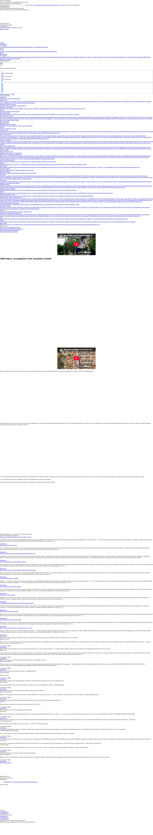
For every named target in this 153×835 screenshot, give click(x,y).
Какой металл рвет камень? (26, 216)
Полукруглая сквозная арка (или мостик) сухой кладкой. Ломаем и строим (96, 101)
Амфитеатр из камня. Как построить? (10, 98)
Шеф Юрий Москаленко (9, 47)
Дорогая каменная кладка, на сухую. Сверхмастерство (49, 216)
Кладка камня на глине (53, 133)
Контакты (45, 47)
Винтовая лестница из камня (137, 177)
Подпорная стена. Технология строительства (56, 148)
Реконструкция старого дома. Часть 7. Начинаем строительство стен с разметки (82, 200)
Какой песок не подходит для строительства (54, 193)
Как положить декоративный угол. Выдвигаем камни (14, 219)
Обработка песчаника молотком (8, 186)
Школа (2, 53)
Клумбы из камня (5, 168)
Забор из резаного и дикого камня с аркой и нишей (23, 118)
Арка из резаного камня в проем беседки (64, 101)
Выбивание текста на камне (7, 125)
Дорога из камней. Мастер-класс (49, 143)
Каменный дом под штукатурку (141, 131)
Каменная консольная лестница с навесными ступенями (39, 176)
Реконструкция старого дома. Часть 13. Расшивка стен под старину (18, 196)
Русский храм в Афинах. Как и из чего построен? (13, 221)
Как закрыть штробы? (69, 224)
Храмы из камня (15, 58)
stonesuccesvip (3, 816)
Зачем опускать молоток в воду (18, 157)
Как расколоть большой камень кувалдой (128, 167)
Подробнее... (3, 543)
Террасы (2, 210)
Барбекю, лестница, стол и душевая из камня (30, 108)
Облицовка (3, 180)
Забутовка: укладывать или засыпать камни (12, 214)
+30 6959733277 (4, 26)
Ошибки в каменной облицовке (59, 181)
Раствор (2, 191)
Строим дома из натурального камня (10, 227)
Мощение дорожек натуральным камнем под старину (73, 143)
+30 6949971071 (4, 813)
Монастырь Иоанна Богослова (29, 57)
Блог (9, 60)
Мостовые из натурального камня (123, 143)
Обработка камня (4, 184)
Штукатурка (3, 223)
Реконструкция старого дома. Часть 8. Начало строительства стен (42, 200)
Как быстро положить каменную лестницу (57, 177)
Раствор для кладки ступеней (74, 193)
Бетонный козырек (5, 113)
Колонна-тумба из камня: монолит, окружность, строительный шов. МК (19, 208)
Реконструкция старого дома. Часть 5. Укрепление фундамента (17, 201)
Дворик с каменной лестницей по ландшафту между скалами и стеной (110, 177)
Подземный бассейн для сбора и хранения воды (13, 105)
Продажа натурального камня (41, 51)
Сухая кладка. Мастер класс (11, 216)
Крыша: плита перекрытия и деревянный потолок (79, 137)
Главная (2, 43)
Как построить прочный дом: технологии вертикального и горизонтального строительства (116, 135)
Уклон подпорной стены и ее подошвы (79, 148)
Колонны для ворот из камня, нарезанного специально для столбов (18, 207)
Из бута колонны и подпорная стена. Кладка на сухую (130, 118)
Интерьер (78, 57)
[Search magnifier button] (1, 63)
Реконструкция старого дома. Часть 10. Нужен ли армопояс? (127, 198)
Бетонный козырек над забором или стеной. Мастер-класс (16, 114)
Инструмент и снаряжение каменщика (10, 154)
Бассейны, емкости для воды (8, 104)
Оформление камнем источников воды (10, 173)
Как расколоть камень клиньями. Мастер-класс (42, 167)
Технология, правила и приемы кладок (10, 213)
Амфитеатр (3, 97)
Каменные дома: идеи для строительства (11, 153)
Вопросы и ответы (32, 47)
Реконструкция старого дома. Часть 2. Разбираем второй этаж (125, 201)
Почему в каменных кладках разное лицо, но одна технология (77, 214)
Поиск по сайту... (4, 29)
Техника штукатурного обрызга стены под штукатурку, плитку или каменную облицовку (92, 181)
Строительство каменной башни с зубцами (79, 135)
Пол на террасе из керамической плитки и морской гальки (16, 211)
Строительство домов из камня (8, 51)
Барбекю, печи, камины (6, 107)
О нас (1, 47)
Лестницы (3, 174)
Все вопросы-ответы (5, 762)
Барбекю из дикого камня (50, 108)
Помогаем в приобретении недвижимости (11, 229)
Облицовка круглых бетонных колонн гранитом (37, 181)
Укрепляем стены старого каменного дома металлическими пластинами (112, 131)
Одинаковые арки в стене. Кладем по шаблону (40, 101)
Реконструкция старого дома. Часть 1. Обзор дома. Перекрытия (75, 131)
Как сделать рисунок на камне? (24, 125)
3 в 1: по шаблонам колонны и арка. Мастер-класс (112, 207)
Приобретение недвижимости (25, 51)
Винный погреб (4, 123)
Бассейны (144, 57)
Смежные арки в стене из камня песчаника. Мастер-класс (19, 103)
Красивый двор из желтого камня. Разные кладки (99, 117)
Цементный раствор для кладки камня (10, 193)
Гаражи (2, 127)
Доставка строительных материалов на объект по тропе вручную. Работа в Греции (38, 190)
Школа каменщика (32, 782)
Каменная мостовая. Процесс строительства (55, 141)
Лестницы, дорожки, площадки (89, 57)
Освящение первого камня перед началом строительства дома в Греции (131, 137)
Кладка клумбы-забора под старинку (10, 170)
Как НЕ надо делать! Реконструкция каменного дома (50, 137)
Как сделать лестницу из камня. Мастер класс (33, 177)
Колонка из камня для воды (29, 173)
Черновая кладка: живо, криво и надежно (101, 216)
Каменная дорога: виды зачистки (31, 143)
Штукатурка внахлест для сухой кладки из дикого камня (15, 224)
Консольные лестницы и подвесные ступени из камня (112, 176)
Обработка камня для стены (73, 187)
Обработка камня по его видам (17, 187)
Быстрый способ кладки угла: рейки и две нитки (43, 219)
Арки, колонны (137, 57)
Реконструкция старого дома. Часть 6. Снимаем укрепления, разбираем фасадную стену (128, 200)
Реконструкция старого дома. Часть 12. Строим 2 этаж (51, 198)
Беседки (2, 110)
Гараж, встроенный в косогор (8, 128)
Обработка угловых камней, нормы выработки (93, 187)
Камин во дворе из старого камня (66, 108)
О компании (3, 44)
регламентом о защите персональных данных (47, 5)
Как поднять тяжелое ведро (69, 190)
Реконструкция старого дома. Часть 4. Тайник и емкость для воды (52, 201)
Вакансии (39, 47)
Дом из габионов (31, 137)
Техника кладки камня (134, 216)
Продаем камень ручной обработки (9, 230)
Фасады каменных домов (69, 57)
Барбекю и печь (80, 108)
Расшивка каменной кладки (54, 57)
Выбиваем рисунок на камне (8, 124)
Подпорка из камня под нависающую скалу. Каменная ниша (27, 148)
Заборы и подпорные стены (7, 145)
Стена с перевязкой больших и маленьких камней (101, 118)
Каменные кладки (42, 57)
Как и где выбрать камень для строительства (26, 161)
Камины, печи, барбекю (126, 57)
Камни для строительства (7, 160)
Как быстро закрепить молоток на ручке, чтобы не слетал (32, 156)
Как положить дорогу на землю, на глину (31, 141)
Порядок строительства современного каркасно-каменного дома (49, 135)
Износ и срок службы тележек (8, 156)
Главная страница (5, 94)
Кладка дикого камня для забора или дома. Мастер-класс (101, 147)
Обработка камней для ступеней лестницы (53, 187)
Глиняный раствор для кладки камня (10, 131)
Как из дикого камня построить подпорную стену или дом (16, 117)
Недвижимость (4, 60)
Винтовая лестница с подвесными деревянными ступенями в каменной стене (76, 176)
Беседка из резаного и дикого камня (10, 111)
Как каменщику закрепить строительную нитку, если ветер (64, 156)
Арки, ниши (3, 100)
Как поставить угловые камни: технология (68, 219)
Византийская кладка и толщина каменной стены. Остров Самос (50, 117)
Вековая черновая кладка (81, 118)
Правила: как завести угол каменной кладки (92, 219)
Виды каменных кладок (6, 115)
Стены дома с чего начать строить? (102, 137)
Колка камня (3, 166)
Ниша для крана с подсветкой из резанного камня (13, 101)
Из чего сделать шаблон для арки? (126, 101)
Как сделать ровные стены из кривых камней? (76, 216)
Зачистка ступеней (132, 176)
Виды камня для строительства (47, 161)
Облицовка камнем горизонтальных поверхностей (131, 181)
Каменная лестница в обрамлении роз (80, 177)
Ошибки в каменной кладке (120, 216)
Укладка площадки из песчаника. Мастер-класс (101, 143)
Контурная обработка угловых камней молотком (88, 186)
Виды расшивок (59, 196)
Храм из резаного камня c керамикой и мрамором (40, 221)
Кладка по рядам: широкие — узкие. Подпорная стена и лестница (56, 118)
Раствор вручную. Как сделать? (104, 193)
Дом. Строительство (5, 134)
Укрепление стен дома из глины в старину (20, 133)
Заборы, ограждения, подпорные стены (109, 57)
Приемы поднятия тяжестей (7, 188)
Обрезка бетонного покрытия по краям (42, 114)
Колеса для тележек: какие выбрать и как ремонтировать (71, 157)
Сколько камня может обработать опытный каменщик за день (58, 186)
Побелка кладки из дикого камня (77, 117)
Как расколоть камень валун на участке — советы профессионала (99, 167)
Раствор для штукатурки (88, 193)
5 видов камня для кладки (7, 161)
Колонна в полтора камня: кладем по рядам (138, 207)
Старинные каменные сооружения (9, 203)
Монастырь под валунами (43, 204)
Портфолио (19, 47)
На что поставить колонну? (74, 207)
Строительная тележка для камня (97, 157)
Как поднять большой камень (8, 190)
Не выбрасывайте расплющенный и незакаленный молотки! (38, 158)
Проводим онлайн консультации (9, 231)
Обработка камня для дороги (34, 187)
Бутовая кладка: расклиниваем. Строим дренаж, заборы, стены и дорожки (128, 141)
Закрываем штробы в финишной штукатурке (87, 224)
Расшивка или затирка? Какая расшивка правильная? (78, 196)
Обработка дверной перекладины (116, 187)
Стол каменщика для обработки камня (116, 157)
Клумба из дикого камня (27, 170)
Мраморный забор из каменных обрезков (131, 148)
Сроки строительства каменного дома (10, 138)
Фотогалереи (3, 54)
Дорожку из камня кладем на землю (10, 141)
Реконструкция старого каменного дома (11, 197)
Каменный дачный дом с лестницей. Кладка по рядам (128, 117)
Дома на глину (4, 130)
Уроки (12, 94)
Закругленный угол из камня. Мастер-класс (116, 219)
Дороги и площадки (5, 140)
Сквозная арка (139, 101)
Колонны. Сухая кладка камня (90, 207)
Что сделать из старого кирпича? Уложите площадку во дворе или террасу (87, 141)
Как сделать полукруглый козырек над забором (66, 114)
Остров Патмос (4, 57)
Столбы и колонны (5, 206)
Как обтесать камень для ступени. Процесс (11, 176)
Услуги (2, 48)
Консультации (53, 51)
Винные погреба (4, 121)
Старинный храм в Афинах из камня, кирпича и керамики (70, 221)
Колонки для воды (5, 171)
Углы (1, 217)
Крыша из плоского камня (40, 133)
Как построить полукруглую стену (126, 147)
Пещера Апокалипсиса (14, 57)
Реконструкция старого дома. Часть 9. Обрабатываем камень (118, 186)
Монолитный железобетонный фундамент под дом (35, 138)
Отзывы (25, 47)
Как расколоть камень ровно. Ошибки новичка (68, 167)
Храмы (2, 220)
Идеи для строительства (6, 151)
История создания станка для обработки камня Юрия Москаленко (99, 156)
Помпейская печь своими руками (9, 108)
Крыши (2, 163)
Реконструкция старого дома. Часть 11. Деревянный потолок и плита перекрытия (22, 164)
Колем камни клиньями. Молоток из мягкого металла (41, 157)
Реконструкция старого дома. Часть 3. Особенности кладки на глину (39, 131)
